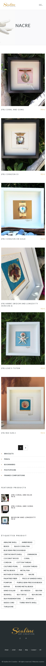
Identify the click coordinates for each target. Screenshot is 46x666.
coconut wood (11, 558)
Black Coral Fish (22, 546)
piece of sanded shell (32, 578)
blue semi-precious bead (15, 550)
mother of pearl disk (13, 574)
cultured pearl (11, 566)
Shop (20, 650)
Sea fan (38, 591)
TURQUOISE (8, 607)
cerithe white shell (13, 554)
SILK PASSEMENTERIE (12, 599)
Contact (33, 650)
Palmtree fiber (10, 578)
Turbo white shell (28, 603)
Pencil (7, 459)
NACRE (31, 574)
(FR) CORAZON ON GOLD (13, 239)
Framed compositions (14, 475)
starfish (30, 599)
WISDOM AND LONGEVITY (23, 517)
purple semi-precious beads (29, 582)
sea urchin (37, 595)
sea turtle (22, 595)
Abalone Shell (10, 542)
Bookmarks (9, 464)
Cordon (7, 562)
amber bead (27, 542)
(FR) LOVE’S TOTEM (10, 368)
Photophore (10, 470)
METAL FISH (25, 570)
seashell (8, 595)
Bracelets (8, 454)
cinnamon (32, 554)
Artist (13, 650)
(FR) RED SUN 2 (8, 433)
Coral (27, 558)
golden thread (30, 566)
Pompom (8, 582)
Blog (26, 650)
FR (40, 650)
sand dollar (9, 591)
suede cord (9, 603)
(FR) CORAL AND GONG (12, 110)
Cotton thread (24, 562)
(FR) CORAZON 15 (10, 174)
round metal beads (24, 586)
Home (7, 650)
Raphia (7, 586)
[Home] (9, 7)
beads (6, 546)
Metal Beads (9, 570)
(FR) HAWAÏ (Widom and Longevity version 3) (19, 305)
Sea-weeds (25, 591)
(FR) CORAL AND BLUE (21, 495)
